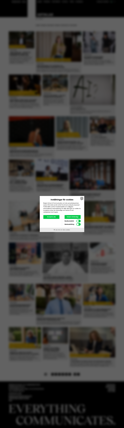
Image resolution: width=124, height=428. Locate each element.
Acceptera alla (51, 217)
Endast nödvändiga (72, 217)
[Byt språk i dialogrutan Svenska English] (81, 198)
